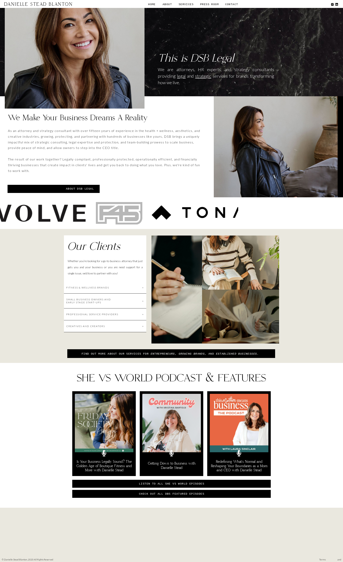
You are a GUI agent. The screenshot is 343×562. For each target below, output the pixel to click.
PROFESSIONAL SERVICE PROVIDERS (105, 314)
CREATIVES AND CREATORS (105, 326)
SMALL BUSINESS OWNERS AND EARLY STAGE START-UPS (105, 301)
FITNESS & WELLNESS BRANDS (105, 287)
